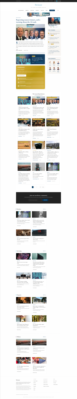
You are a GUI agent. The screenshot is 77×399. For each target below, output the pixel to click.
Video (46, 10)
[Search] (58, 10)
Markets (27, 10)
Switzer (38, 4)
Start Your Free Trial (21, 75)
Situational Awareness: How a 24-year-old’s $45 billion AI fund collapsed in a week (38, 282)
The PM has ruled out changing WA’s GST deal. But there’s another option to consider (54, 51)
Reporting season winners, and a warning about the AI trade (28, 21)
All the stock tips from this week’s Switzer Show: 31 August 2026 (24, 108)
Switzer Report (46, 0)
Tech (33, 172)
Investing (32, 10)
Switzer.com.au (41, 0)
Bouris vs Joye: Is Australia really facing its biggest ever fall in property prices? (39, 307)
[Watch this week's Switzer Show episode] (54, 22)
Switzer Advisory (51, 0)
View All (45, 336)
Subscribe (52, 10)
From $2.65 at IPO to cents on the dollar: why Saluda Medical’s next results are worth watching (38, 221)
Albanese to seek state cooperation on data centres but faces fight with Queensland (39, 367)
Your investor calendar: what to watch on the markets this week (52, 175)
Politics (42, 10)
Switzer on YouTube (46, 386)
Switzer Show (20, 50)
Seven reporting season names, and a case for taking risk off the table (52, 108)
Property (37, 10)
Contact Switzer (55, 384)
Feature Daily (49, 150)
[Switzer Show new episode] (38, 15)
